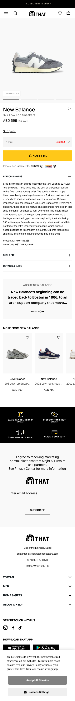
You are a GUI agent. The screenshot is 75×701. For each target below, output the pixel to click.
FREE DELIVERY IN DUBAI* (37, 4)
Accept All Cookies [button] (37, 680)
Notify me (40, 156)
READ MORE (37, 311)
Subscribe (37, 510)
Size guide (9, 131)
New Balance (19, 109)
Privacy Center (25, 469)
